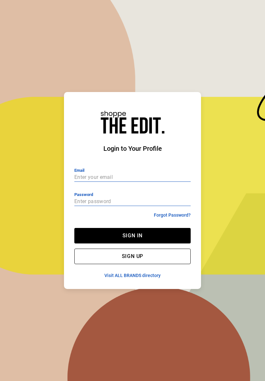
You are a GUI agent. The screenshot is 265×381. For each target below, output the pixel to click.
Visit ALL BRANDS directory (132, 275)
